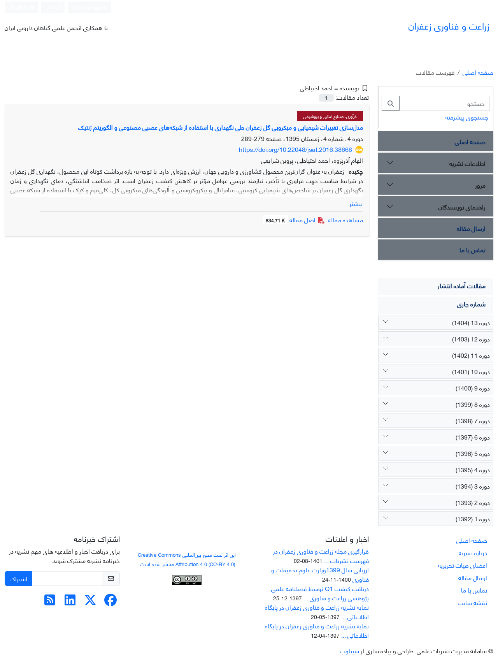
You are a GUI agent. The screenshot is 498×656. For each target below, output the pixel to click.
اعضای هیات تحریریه (462, 564)
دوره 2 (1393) (473, 502)
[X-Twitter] (90, 601)
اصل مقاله (291, 219)
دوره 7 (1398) (473, 420)
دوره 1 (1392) (473, 518)
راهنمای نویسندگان (462, 206)
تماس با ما (472, 249)
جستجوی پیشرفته (466, 116)
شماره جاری (471, 303)
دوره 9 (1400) (473, 387)
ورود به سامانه (88, 6)
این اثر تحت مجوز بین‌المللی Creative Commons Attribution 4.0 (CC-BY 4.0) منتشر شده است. (187, 559)
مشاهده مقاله (345, 219)
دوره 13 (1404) (471, 322)
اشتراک (18, 578)
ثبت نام (54, 6)
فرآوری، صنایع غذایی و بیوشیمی (330, 116)
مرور (480, 184)
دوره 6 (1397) (473, 436)
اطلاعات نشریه (467, 163)
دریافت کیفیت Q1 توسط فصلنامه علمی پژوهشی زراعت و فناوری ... (320, 592)
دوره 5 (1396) (473, 453)
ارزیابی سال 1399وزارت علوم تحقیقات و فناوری (320, 574)
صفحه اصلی (478, 71)
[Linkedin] (70, 601)
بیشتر (356, 203)
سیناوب (349, 650)
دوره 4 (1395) (473, 469)
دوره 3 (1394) (473, 485)
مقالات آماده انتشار (462, 285)
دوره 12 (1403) (471, 338)
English (19, 6)
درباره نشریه (473, 552)
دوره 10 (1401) (471, 371)
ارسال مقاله (471, 228)
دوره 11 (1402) (471, 355)
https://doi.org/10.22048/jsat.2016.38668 (295, 149)
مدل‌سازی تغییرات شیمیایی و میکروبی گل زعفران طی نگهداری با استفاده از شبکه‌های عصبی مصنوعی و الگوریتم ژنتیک (220, 126)
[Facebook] (110, 601)
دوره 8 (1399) (473, 404)
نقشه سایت (472, 602)
